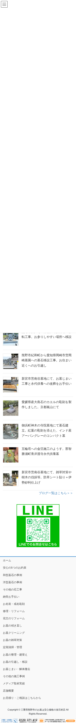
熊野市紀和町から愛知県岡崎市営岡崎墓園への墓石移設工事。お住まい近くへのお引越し (47, 360)
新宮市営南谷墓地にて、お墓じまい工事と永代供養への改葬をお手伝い (47, 381)
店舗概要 (8, 690)
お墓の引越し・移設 (15, 661)
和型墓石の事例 (12, 575)
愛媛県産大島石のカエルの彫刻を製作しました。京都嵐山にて (47, 404)
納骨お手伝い (11, 596)
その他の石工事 (12, 589)
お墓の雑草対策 (12, 639)
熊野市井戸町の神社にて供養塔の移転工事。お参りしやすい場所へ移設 (47, 334)
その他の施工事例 (14, 676)
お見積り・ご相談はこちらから (22, 697)
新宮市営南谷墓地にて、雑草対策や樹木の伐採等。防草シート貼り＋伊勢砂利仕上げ (47, 477)
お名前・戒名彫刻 (14, 603)
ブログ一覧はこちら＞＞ (56, 493)
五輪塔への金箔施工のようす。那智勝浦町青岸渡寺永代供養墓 (47, 451)
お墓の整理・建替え (15, 654)
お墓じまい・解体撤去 (16, 669)
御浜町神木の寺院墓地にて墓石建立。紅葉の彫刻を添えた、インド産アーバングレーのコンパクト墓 (47, 430)
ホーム (7, 560)
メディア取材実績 (14, 683)
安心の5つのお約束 (14, 567)
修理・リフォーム (14, 611)
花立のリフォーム (14, 618)
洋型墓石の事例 (12, 582)
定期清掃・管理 (12, 647)
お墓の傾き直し (12, 625)
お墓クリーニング (14, 632)
